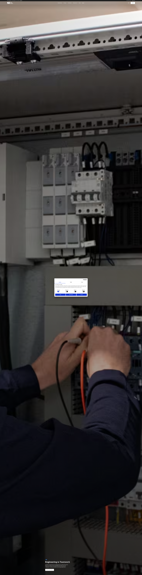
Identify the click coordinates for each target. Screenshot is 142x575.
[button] (129, 3)
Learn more (21, 0)
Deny (60, 294)
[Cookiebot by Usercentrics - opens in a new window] (83, 279)
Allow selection (71, 294)
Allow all (82, 294)
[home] (10, 3)
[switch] (67, 291)
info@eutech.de (133, 0)
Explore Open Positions (49, 569)
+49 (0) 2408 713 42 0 (128, 0)
